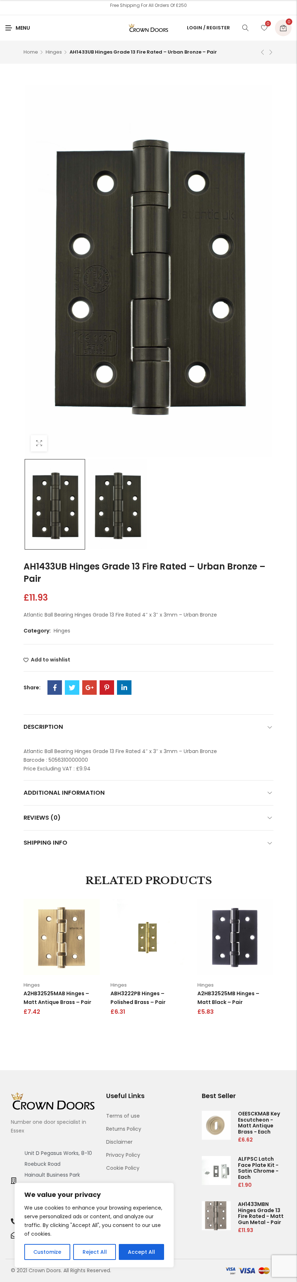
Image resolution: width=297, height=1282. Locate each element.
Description (43, 727)
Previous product (262, 52)
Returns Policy (123, 1128)
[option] (55, 504)
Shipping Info (45, 842)
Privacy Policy (123, 1155)
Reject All (95, 1252)
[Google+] (89, 687)
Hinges (54, 52)
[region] (94, 1225)
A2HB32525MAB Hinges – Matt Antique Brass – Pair (57, 998)
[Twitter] (72, 687)
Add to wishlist (50, 659)
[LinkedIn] (124, 687)
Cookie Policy (122, 1168)
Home (31, 52)
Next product (270, 52)
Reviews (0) (42, 818)
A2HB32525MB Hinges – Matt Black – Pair (228, 998)
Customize (47, 1252)
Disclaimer (119, 1142)
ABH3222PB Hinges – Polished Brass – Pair (138, 998)
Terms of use (123, 1115)
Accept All (141, 1252)
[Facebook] (54, 687)
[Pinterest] (107, 687)
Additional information (64, 793)
